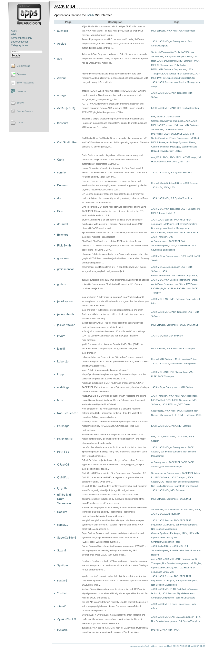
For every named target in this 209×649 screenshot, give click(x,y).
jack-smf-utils (65, 314)
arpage (61, 95)
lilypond (155, 183)
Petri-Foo (63, 451)
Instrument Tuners (188, 280)
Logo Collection (20, 41)
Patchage (63, 425)
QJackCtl (63, 464)
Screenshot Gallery (21, 38)
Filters (192, 142)
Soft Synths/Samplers (175, 56)
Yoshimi (62, 593)
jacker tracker (66, 324)
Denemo (62, 185)
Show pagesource (25, 82)
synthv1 (62, 580)
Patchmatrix (64, 438)
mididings (63, 387)
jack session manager (171, 466)
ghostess (63, 258)
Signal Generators (186, 593)
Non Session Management (187, 82)
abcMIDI (160, 116)
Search (15, 55)
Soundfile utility (176, 550)
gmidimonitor (65, 269)
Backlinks (21, 74)
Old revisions (23, 66)
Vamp (154, 86)
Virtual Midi (168, 572)
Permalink (21, 91)
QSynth (62, 488)
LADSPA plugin (189, 157)
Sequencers (157, 56)
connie (61, 172)
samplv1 (62, 524)
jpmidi (61, 348)
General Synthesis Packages (165, 146)
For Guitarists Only (181, 275)
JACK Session (165, 82)
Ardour (61, 78)
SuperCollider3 (66, 537)
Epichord (63, 234)
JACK (90, 15)
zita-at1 (62, 606)
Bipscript (62, 123)
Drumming (156, 228)
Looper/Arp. (189, 372)
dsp (176, 284)
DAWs (154, 69)
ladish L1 (171, 213)
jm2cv (61, 335)
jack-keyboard (66, 301)
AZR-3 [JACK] (66, 108)
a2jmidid (62, 30)
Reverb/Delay (166, 151)
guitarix (62, 284)
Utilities (178, 151)
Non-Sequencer (67, 413)
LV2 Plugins (157, 134)
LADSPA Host (188, 52)
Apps (14, 30)
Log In (20, 122)
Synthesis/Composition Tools (165, 52)
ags (59, 58)
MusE (60, 400)
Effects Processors (179, 138)
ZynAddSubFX (66, 619)
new (153, 116)
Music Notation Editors (171, 183)
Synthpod (63, 565)
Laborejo (63, 361)
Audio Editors (164, 546)
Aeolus (61, 43)
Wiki (13, 34)
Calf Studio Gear (68, 142)
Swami (61, 550)
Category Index (19, 45)
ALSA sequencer (187, 30)
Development (170, 61)
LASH (154, 108)
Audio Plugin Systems (177, 142)
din (59, 198)
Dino (60, 211)
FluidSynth (64, 245)
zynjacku (62, 629)
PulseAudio (180, 65)
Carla (60, 159)
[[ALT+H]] (29, 24)
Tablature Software (174, 129)
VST (188, 161)
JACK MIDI (172, 30)
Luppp (61, 374)
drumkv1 (62, 224)
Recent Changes (25, 111)
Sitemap (20, 102)
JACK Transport (178, 93)
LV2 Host (161, 78)
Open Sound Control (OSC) (181, 78)
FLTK (154, 376)
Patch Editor (169, 436)
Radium (62, 511)
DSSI (189, 56)
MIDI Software (158, 30)
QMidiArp (63, 477)
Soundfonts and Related (163, 250)
